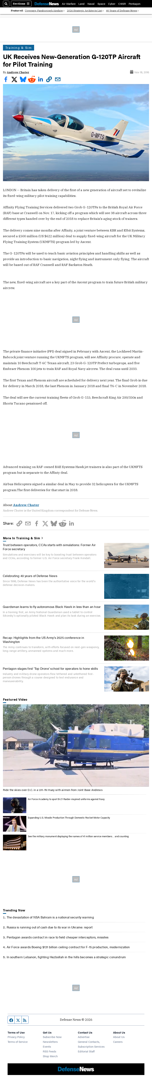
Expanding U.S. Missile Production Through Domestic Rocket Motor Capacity (69, 817)
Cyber (111, 3)
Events (47, 1046)
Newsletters (50, 1042)
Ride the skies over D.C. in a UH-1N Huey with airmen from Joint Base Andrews (53, 790)
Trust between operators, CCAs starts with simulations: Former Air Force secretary (49, 546)
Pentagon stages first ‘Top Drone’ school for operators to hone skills (50, 668)
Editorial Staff (86, 1051)
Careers (118, 1042)
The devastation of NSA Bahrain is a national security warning (50, 917)
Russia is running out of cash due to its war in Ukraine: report (50, 927)
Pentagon (134, 3)
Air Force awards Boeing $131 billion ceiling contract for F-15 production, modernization (68, 947)
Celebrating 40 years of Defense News (30, 575)
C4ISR (122, 3)
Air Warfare (69, 3)
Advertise (84, 1037)
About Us (119, 1037)
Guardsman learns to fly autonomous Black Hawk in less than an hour (52, 606)
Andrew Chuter (18, 72)
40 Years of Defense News (121, 10)
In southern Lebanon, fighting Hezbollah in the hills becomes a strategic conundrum (66, 957)
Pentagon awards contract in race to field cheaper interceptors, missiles (58, 937)
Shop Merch (50, 1056)
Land (81, 3)
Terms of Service (18, 1042)
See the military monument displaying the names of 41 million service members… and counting (78, 836)
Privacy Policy (16, 1037)
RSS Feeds (49, 1051)
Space (101, 3)
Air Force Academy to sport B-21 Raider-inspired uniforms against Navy (66, 799)
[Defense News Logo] (47, 4)
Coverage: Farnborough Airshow (44, 10)
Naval (91, 3)
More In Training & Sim (21, 538)
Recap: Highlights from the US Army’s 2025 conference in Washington (43, 639)
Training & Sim (18, 47)
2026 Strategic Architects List (84, 10)
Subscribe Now (52, 1037)
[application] (76, 745)
